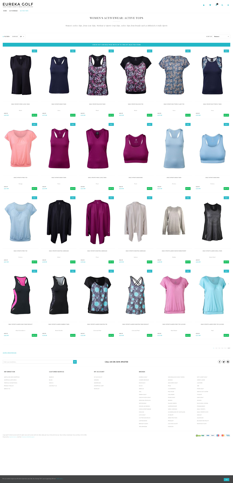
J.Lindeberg (172, 388)
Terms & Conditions (10, 383)
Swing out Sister (202, 391)
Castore (200, 383)
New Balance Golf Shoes (176, 377)
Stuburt (170, 415)
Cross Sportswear (145, 409)
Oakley (199, 415)
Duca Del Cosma (202, 403)
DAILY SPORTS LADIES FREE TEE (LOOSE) (174, 324)
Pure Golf (200, 388)
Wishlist (96, 388)
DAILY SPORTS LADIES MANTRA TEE (97, 324)
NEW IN (51, 383)
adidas (170, 380)
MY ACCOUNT (98, 377)
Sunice (199, 400)
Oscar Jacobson (144, 406)
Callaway (171, 394)
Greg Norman (172, 409)
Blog (51, 380)
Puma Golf (171, 397)
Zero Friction (172, 417)
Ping (169, 385)
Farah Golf (143, 394)
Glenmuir (200, 417)
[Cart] (216, 5)
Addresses (97, 383)
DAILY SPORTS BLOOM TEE (135, 104)
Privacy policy (9, 385)
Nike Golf (200, 397)
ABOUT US (7, 388)
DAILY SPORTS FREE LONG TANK (20, 104)
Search (51, 377)
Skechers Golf (173, 383)
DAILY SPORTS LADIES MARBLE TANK (59, 324)
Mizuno (141, 412)
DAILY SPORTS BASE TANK (59, 104)
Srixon (170, 400)
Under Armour (144, 380)
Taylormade (143, 426)
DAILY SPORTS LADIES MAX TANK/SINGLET (21, 324)
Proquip (170, 420)
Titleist (199, 394)
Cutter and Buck (144, 417)
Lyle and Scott (173, 423)
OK (227, 479)
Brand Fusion (143, 423)
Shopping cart (99, 385)
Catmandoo (143, 420)
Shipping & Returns (10, 380)
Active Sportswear (9, 353)
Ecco (141, 385)
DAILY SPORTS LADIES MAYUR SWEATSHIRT (174, 251)
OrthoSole (142, 403)
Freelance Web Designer (28, 437)
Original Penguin (145, 400)
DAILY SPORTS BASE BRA (136, 177)
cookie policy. (59, 478)
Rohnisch (142, 383)
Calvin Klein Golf (145, 397)
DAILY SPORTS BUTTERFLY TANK (212, 104)
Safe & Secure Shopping (12, 377)
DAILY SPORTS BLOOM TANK (97, 104)
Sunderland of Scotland (176, 412)
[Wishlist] (210, 5)
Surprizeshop (172, 406)
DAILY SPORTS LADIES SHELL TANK (212, 251)
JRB (198, 385)
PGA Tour (171, 391)
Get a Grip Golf (202, 377)
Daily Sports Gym (202, 412)
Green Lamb (201, 380)
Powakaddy (201, 406)
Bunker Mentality (203, 420)
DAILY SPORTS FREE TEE (20, 177)
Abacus (141, 388)
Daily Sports (201, 409)
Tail (140, 391)
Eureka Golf (143, 377)
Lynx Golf (142, 415)
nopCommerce (13, 437)
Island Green (172, 403)
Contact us (53, 385)
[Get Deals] (75, 362)
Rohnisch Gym (202, 423)
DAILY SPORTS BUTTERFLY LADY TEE (174, 104)
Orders (96, 380)
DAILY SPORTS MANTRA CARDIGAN (59, 251)
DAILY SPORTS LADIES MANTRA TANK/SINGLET (135, 324)
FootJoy (171, 426)
